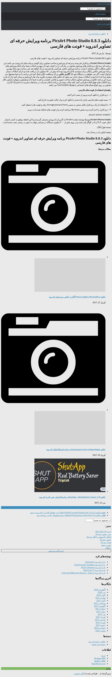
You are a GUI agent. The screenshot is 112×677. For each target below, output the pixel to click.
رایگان (108, 547)
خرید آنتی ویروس (56, 550)
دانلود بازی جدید (104, 3)
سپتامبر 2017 (99, 603)
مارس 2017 (100, 619)
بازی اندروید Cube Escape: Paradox (89, 564)
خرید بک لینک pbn (103, 531)
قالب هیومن (79, 673)
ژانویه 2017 (100, 625)
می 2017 (101, 614)
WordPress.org (98, 663)
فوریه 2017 (100, 622)
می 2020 (101, 592)
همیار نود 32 (106, 542)
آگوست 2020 (99, 589)
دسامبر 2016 (99, 627)
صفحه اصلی (100, 13)
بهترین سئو (106, 545)
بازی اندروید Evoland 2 (95, 562)
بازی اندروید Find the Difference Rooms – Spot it (83, 572)
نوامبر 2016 (100, 630)
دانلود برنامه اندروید (96, 33)
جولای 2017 (100, 608)
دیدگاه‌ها (99, 660)
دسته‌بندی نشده (98, 644)
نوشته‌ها (99, 658)
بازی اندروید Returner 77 (94, 570)
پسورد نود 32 (105, 539)
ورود (103, 655)
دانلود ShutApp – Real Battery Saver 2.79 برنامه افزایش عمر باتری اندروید (72, 497)
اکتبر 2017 (100, 600)
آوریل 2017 (100, 617)
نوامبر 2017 (100, 597)
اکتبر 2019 (100, 595)
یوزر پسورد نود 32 (103, 534)
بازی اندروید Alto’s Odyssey (93, 567)
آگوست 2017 (99, 606)
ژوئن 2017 (100, 611)
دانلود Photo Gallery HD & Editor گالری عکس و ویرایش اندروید (77, 296)
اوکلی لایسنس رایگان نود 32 (98, 536)
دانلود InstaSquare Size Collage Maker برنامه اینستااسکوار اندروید (75, 449)
